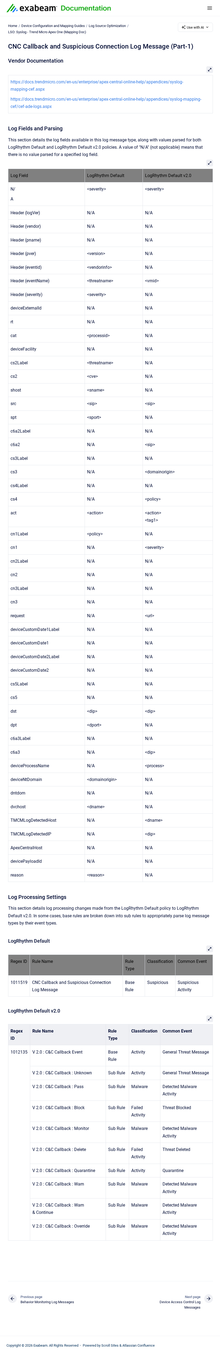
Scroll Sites (110, 1345)
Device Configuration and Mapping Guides (53, 26)
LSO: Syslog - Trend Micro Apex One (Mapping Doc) (47, 32)
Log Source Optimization (107, 26)
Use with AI (195, 27)
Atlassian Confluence (138, 1345)
